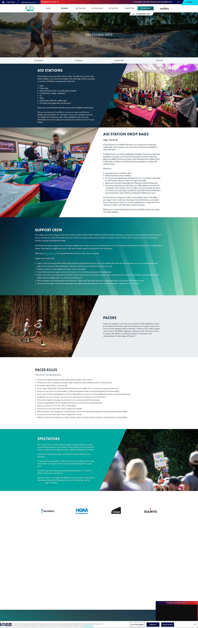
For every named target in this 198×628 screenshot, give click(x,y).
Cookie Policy (88, 626)
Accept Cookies (168, 624)
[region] (99, 624)
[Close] (194, 624)
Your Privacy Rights (137, 624)
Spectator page (50, 253)
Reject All (153, 624)
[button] (29, 2)
